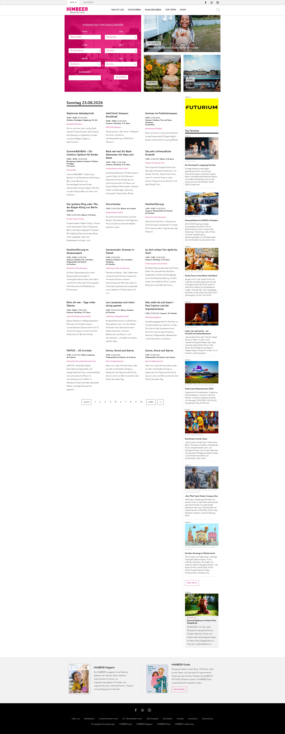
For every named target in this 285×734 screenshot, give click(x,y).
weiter (151, 402)
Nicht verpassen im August (198, 86)
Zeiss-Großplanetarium (115, 361)
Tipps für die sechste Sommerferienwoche (172, 48)
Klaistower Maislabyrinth (80, 113)
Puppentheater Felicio (114, 212)
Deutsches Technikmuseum (155, 217)
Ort (121, 59)
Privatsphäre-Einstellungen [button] (103, 724)
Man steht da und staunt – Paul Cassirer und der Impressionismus (160, 305)
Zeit (121, 45)
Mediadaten (89, 719)
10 (141, 402)
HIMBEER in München (184, 724)
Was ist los (117, 10)
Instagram (217, 2)
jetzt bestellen (179, 689)
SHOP (183, 10)
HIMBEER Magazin (144, 724)
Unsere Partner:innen (108, 719)
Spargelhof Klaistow (74, 124)
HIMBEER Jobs (125, 724)
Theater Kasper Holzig (75, 219)
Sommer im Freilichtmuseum (161, 113)
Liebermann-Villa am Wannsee (117, 268)
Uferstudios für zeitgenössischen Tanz (81, 361)
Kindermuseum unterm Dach (117, 169)
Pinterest (211, 2)
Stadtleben (134, 10)
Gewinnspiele (152, 719)
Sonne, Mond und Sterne (120, 350)
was (121, 32)
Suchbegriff (85, 72)
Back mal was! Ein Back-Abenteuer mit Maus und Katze (119, 154)
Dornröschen (113, 204)
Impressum (193, 719)
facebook (205, 2)
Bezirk (85, 59)
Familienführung (154, 204)
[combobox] (121, 37)
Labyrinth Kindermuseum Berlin (79, 316)
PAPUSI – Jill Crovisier (79, 350)
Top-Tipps (170, 10)
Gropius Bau (71, 170)
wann (85, 32)
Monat (190, 79)
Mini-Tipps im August (159, 87)
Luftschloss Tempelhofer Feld (117, 316)
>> (160, 402)
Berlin (73, 2)
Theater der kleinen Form (155, 163)
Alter (84, 45)
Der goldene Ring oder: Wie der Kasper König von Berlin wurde (82, 207)
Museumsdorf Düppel (153, 129)
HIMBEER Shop (163, 724)
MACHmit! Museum (113, 127)
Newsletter (168, 719)
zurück (86, 402)
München (88, 2)
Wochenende (154, 43)
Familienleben (153, 10)
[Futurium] (201, 113)
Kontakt (180, 719)
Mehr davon (192, 583)
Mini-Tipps (152, 83)
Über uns (76, 719)
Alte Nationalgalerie (153, 317)
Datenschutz (207, 719)
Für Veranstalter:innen (132, 719)
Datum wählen (76, 37)
